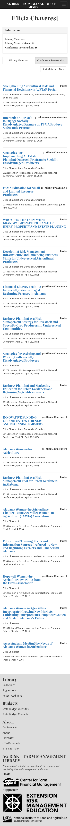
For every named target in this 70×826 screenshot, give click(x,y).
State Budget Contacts (15, 714)
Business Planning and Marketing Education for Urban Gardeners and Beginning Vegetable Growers (27, 388)
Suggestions (9, 690)
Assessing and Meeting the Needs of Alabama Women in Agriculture (27, 645)
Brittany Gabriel (42, 94)
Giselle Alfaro (57, 94)
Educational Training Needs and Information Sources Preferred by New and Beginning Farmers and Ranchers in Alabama (31, 546)
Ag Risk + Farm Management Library (31, 5)
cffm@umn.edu (12, 743)
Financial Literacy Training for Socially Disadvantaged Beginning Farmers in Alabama (24, 290)
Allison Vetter (26, 94)
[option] (35, 96)
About (6, 733)
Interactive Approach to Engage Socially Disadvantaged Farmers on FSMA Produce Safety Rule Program (32, 123)
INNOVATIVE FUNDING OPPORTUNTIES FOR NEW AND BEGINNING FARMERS (23, 420)
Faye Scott (12, 97)
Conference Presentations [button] (52, 60)
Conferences (10, 727)
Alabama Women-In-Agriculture (17, 451)
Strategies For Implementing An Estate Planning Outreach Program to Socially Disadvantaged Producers (30, 158)
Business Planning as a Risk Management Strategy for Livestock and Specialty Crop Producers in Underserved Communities (32, 323)
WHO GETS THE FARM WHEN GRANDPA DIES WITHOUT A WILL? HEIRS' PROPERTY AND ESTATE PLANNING (34, 223)
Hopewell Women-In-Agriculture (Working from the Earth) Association (22, 579)
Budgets (10, 703)
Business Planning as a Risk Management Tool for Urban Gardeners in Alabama (30, 480)
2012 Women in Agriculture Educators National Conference (32, 592)
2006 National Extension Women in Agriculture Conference (32, 656)
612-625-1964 (11, 748)
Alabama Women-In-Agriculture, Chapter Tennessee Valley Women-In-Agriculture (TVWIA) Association (29, 512)
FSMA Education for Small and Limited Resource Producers (21, 191)
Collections (9, 685)
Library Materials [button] (19, 60)
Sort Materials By (52, 69)
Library (10, 679)
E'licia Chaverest (11, 94)
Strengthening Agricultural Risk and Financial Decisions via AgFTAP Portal (30, 87)
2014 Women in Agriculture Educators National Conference (32, 526)
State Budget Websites (16, 709)
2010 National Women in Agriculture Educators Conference (32, 628)
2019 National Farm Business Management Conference (30, 204)
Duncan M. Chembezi (34, 132)
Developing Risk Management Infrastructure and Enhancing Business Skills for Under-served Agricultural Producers (30, 256)
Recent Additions (12, 695)
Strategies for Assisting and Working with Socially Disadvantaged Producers (22, 357)
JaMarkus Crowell (55, 556)
